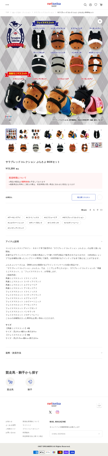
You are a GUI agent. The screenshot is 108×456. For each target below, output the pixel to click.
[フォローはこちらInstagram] (57, 412)
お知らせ (9, 421)
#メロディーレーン (71, 222)
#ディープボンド (36, 222)
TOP (7, 12)
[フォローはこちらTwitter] (50, 412)
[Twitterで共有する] (94, 210)
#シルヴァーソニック (16, 222)
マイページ (27, 425)
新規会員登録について (31, 421)
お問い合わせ (11, 432)
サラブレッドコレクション (44, 12)
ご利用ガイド (11, 429)
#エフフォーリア (50, 217)
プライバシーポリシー (31, 429)
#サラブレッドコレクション (73, 217)
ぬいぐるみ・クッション (21, 12)
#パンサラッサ (53, 222)
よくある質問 (11, 425)
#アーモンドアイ (14, 217)
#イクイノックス (32, 217)
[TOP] (99, 405)
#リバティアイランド (16, 228)
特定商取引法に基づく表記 (33, 436)
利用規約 (26, 432)
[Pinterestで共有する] (98, 210)
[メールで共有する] (101, 210)
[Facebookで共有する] (90, 210)
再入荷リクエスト (83, 197)
